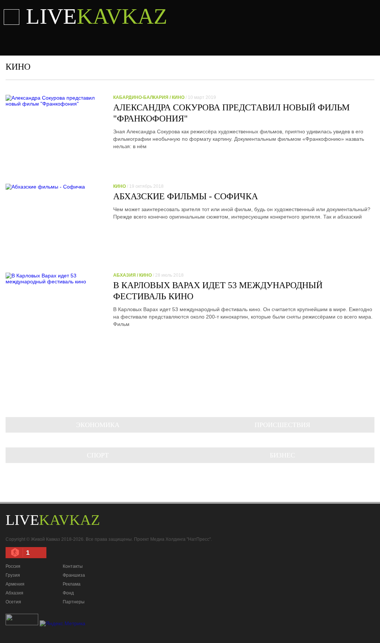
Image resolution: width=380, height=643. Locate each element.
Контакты (73, 566)
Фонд (68, 593)
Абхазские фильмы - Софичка (185, 196)
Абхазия (14, 593)
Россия (13, 566)
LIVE (96, 16)
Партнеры (74, 601)
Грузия (13, 575)
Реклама (72, 584)
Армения (15, 584)
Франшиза (74, 575)
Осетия (13, 601)
